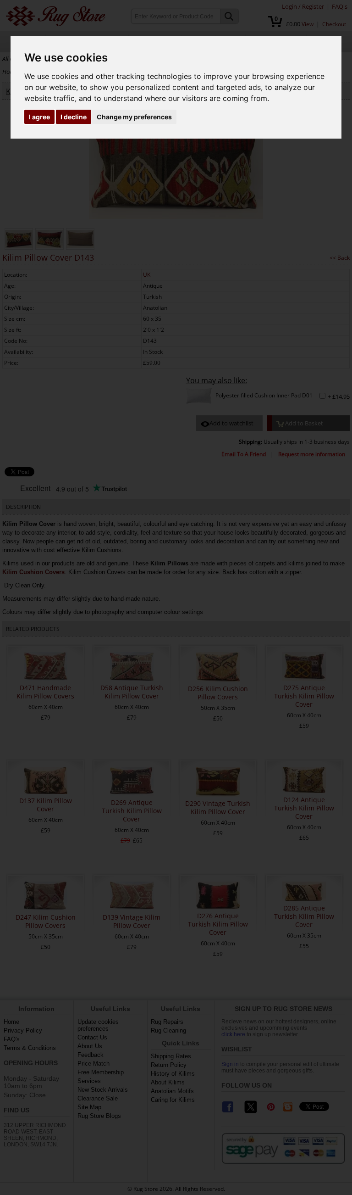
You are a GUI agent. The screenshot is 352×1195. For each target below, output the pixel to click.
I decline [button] (73, 117)
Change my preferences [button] (134, 117)
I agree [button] (39, 117)
